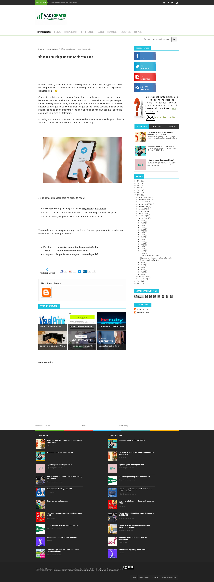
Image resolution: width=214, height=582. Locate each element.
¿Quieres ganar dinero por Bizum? (60, 465)
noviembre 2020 (145, 200)
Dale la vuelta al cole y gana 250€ (59, 489)
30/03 (143, 223)
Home (134, 578)
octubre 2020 (144, 202)
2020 (139, 195)
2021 (139, 193)
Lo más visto (126, 31)
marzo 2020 (143, 218)
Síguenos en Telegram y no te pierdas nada (155, 258)
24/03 (143, 234)
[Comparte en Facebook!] (61, 271)
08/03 (143, 265)
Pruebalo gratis (70, 31)
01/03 (143, 274)
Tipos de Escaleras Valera (149, 256)
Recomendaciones (87, 31)
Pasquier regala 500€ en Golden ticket (64, 2)
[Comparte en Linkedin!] (85, 271)
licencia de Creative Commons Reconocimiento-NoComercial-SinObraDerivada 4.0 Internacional (85, 571)
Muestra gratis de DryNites (149, 260)
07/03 (143, 267)
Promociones (112, 31)
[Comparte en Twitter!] (79, 271)
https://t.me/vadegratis (105, 212)
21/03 (143, 239)
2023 (139, 188)
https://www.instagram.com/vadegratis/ (77, 254)
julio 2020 (142, 209)
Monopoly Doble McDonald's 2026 (60, 452)
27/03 (143, 230)
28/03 (143, 228)
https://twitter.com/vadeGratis (72, 250)
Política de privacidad (169, 578)
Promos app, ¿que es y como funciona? (62, 537)
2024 (139, 185)
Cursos (101, 31)
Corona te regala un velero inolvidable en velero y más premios (134, 526)
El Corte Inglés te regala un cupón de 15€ (62, 525)
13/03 (143, 248)
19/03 (143, 242)
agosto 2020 (143, 206)
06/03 (143, 270)
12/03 (143, 251)
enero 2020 (143, 279)
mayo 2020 (143, 214)
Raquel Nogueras (143, 312)
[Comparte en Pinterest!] (70, 271)
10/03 (143, 253)
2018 (139, 284)
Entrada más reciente (43, 426)
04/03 (143, 272)
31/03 (143, 220)
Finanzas (57, 31)
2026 (139, 181)
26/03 (143, 232)
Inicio (84, 426)
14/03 (143, 246)
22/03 (143, 237)
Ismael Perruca (142, 309)
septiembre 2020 (145, 204)
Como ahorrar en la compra (57, 501)
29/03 (143, 225)
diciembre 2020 (144, 197)
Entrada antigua (123, 426)
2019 (139, 281)
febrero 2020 (143, 276)
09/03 (143, 262)
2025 (139, 183)
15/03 (143, 244)
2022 (139, 190)
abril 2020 (142, 216)
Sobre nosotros (144, 578)
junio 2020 (143, 211)
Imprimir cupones (44, 31)
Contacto (138, 31)
